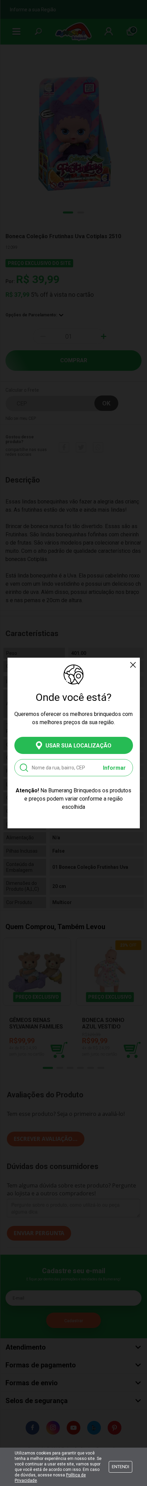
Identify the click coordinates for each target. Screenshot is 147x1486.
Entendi (120, 1466)
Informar (114, 768)
